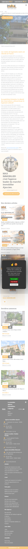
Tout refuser (14, 281)
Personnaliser (14, 284)
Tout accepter (14, 279)
